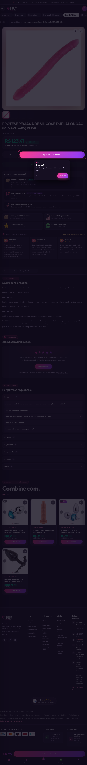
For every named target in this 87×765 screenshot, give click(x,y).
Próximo (63, 176)
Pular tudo (39, 176)
